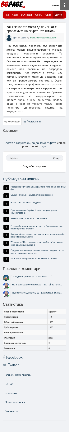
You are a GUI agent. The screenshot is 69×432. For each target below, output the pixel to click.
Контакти (11, 393)
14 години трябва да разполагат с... (31, 276)
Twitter (13, 364)
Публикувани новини (21, 179)
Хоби (15, 14)
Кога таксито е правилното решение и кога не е (34, 258)
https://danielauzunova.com (43, 37)
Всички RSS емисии (18, 375)
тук (44, 146)
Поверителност (15, 402)
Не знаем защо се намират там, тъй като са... (37, 284)
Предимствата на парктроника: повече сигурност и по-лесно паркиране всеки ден (37, 251)
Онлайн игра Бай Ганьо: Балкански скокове (32, 194)
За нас (9, 384)
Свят (48, 14)
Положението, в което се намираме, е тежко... (37, 292)
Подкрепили (33, 121)
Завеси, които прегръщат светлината (29, 218)
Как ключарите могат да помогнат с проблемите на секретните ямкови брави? (32, 31)
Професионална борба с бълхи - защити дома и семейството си (34, 211)
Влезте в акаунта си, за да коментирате (30, 142)
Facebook (14, 357)
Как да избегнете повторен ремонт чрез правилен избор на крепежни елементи (38, 235)
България (26, 14)
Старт (57, 158)
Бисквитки (11, 411)
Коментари (13, 121)
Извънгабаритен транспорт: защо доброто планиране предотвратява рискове (36, 227)
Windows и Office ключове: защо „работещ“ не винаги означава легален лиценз (36, 243)
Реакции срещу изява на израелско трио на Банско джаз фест (38, 188)
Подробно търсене (34, 166)
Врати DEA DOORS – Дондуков (26, 202)
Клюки (38, 14)
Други (58, 14)
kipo (14, 37)
